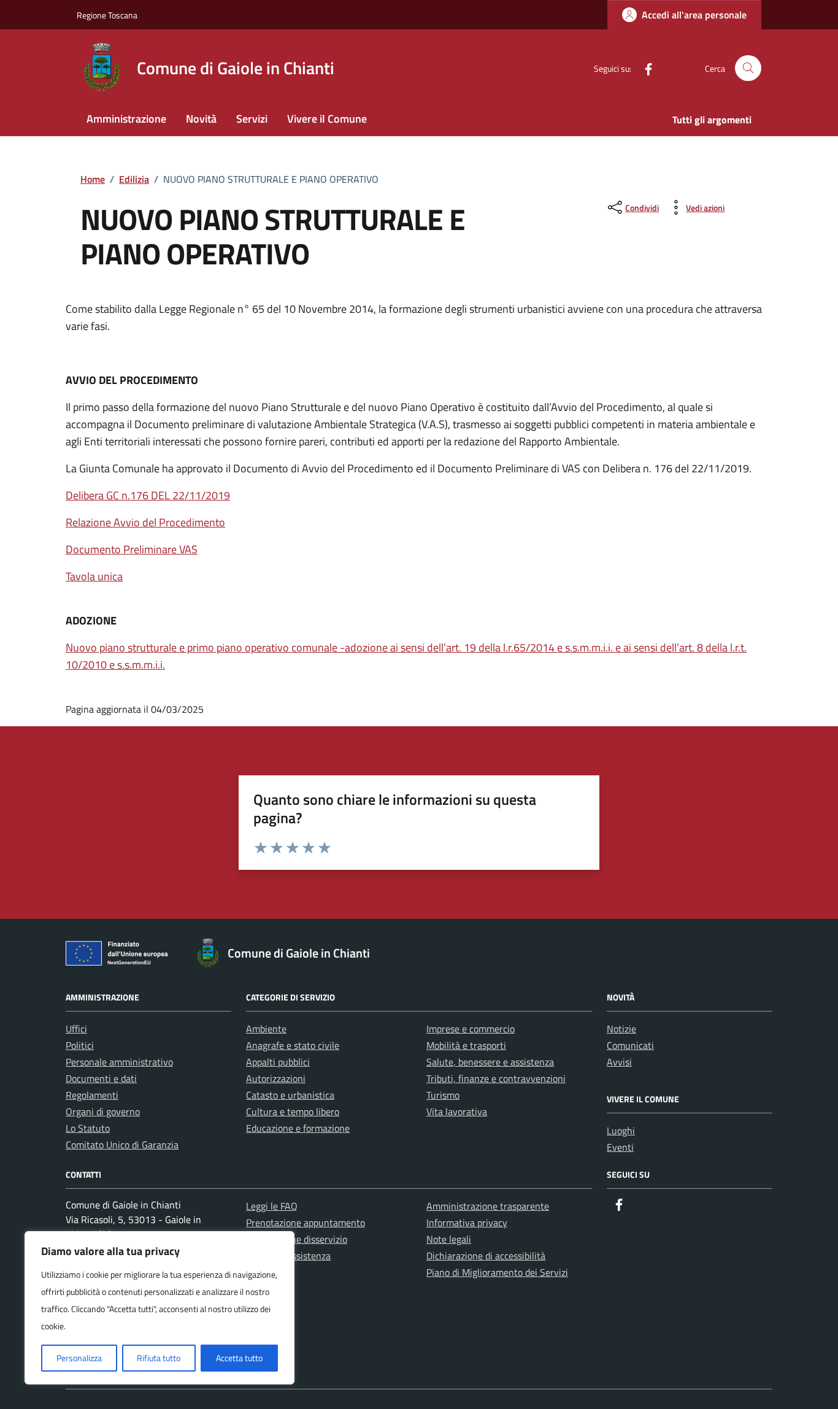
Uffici (76, 1028)
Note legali (448, 1239)
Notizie (621, 1028)
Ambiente (266, 1028)
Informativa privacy (466, 1222)
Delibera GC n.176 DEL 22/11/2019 (148, 495)
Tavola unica (94, 576)
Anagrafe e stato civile (292, 1045)
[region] (159, 1307)
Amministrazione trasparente (487, 1206)
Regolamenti (92, 1095)
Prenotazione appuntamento (305, 1222)
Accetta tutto (239, 1357)
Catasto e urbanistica (290, 1095)
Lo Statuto (88, 1128)
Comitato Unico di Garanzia (122, 1144)
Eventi (620, 1147)
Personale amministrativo (119, 1061)
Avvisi (619, 1061)
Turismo (442, 1095)
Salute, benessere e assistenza (490, 1061)
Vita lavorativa (456, 1111)
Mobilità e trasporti (466, 1045)
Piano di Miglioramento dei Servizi (497, 1272)
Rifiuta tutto (158, 1357)
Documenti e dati (101, 1078)
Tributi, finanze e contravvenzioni (496, 1078)
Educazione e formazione (298, 1128)
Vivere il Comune (327, 118)
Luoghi (621, 1130)
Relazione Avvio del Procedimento (145, 522)
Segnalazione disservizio (296, 1239)
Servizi (251, 118)
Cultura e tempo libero (292, 1111)
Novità (201, 118)
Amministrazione (126, 118)
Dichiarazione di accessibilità (485, 1255)
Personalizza (79, 1357)
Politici (80, 1045)
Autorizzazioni (276, 1078)
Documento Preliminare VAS (132, 549)
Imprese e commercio (470, 1028)
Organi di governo (103, 1111)
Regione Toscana (107, 15)
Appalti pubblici (278, 1061)
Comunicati (630, 1045)
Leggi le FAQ (272, 1206)
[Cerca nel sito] (748, 68)
